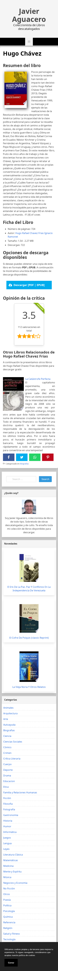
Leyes (6, 849)
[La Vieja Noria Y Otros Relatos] (29, 666)
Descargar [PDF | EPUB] (29, 285)
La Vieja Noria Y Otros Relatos (29, 687)
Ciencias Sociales (12, 741)
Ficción (7, 798)
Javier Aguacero (29, 15)
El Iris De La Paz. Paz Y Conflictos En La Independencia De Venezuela (29, 588)
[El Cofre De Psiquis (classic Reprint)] (29, 618)
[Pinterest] (48, 457)
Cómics (7, 747)
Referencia (9, 922)
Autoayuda (9, 724)
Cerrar (11, 962)
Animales (8, 707)
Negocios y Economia (15, 882)
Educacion (9, 781)
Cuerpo (7, 764)
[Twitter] (22, 457)
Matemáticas (10, 860)
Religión (7, 928)
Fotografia (9, 809)
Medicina (8, 866)
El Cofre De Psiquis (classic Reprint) (29, 637)
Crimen (7, 753)
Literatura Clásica (13, 854)
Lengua (7, 843)
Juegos (7, 837)
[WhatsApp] (35, 457)
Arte (5, 719)
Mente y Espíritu (12, 871)
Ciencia (7, 736)
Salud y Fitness (11, 933)
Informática (10, 832)
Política (7, 905)
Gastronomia (10, 815)
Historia (7, 820)
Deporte (8, 770)
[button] (29, 41)
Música (7, 877)
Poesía (7, 899)
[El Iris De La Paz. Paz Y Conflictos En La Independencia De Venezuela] (29, 568)
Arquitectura (10, 713)
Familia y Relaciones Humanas (20, 792)
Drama (7, 775)
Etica (6, 786)
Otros (6, 894)
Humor (7, 826)
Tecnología (9, 939)
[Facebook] (9, 457)
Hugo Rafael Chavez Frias (29, 233)
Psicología (9, 911)
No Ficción (9, 888)
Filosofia (8, 803)
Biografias (24, 463)
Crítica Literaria (11, 758)
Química (8, 916)
